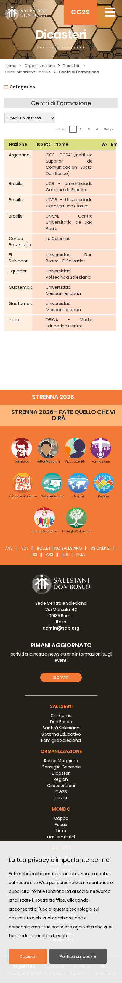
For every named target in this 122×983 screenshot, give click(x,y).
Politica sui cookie (78, 956)
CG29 (80, 12)
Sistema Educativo (61, 734)
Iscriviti (61, 677)
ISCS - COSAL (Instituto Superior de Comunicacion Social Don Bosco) (69, 164)
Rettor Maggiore (61, 761)
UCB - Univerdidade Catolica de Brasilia (69, 187)
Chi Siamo (61, 715)
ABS (49, 554)
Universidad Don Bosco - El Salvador (69, 258)
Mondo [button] (61, 809)
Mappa (61, 818)
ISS (34, 554)
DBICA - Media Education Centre (69, 323)
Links (61, 831)
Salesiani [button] (61, 706)
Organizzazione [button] (61, 751)
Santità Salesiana (61, 728)
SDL (24, 548)
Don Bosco (61, 722)
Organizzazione (39, 66)
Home (11, 66)
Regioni (61, 779)
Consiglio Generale (61, 767)
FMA (80, 554)
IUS (65, 554)
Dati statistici (61, 837)
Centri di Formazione (79, 72)
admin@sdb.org (61, 628)
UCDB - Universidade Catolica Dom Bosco (69, 203)
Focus (61, 825)
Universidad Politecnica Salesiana (68, 274)
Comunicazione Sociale (28, 72)
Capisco (28, 956)
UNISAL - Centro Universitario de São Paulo (69, 222)
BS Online (100, 548)
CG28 (61, 792)
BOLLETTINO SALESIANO (59, 548)
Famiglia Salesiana (61, 740)
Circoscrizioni (61, 786)
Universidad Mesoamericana (63, 307)
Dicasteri (72, 66)
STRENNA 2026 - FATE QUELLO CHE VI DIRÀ (63, 415)
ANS (9, 548)
